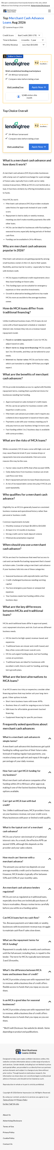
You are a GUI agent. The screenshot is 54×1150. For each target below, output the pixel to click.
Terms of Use (8, 1126)
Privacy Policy (8, 1132)
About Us (7, 1115)
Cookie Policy (8, 1138)
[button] (40, 5)
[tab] (39, 87)
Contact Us (7, 1144)
